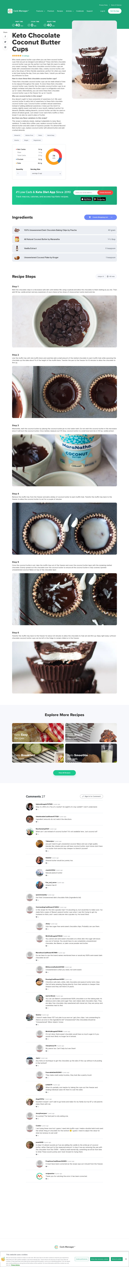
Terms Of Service (116, 5)
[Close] (126, 1259)
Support (90, 11)
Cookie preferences (81, 1259)
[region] (64, 1259)
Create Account (105, 192)
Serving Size (35, 169)
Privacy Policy (103, 5)
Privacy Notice (15, 1265)
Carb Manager (18, 11)
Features (39, 11)
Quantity (19, 169)
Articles (69, 11)
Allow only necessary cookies (99, 1259)
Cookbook (80, 11)
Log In (102, 11)
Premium (51, 11)
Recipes (60, 11)
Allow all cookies (117, 1259)
